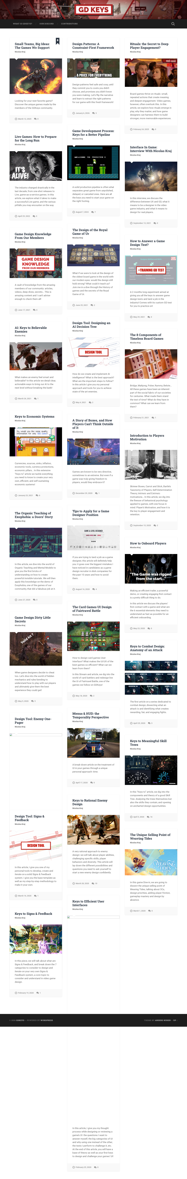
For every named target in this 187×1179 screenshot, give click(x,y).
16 (151, 817)
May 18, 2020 (81, 696)
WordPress (47, 1020)
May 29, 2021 (139, 317)
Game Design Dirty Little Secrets (33, 619)
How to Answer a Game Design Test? (147, 243)
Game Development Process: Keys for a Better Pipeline (93, 133)
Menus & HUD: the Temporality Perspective (90, 715)
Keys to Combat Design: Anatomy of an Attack (147, 648)
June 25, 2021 (82, 305)
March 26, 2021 (24, 398)
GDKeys (20, 1020)
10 (96, 883)
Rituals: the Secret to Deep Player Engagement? (149, 46)
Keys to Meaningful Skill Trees (148, 743)
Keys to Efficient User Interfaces (88, 903)
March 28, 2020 (82, 883)
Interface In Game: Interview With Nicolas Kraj (151, 149)
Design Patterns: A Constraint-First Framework (93, 46)
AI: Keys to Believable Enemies (31, 329)
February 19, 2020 (26, 993)
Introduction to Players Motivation (147, 437)
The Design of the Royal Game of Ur (89, 232)
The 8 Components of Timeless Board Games (146, 336)
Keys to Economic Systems (34, 416)
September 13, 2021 (142, 223)
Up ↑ (175, 1020)
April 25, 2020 (139, 723)
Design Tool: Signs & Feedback (29, 818)
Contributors (69, 23)
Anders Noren (163, 1020)
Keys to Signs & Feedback (33, 914)
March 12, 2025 (24, 119)
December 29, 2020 (84, 493)
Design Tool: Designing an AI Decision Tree (91, 325)
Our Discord (47, 23)
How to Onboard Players (148, 543)
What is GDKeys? (22, 23)
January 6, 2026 (83, 113)
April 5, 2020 (138, 817)
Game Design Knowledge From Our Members (33, 236)
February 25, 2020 (83, 1167)
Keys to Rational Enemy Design (89, 802)
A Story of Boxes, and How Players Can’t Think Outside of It (92, 424)
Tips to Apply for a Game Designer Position (90, 513)
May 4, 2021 (81, 402)
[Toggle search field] (173, 23)
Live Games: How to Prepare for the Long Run (36, 138)
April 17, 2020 (82, 783)
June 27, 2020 (24, 600)
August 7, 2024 (82, 212)
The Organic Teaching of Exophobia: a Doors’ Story (34, 515)
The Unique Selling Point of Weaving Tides (150, 836)
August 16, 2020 (83, 589)
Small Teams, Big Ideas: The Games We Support (32, 46)
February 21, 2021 (141, 418)
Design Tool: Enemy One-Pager (33, 721)
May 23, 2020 (139, 628)
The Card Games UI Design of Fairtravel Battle (92, 609)
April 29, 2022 (24, 216)
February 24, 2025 (141, 129)
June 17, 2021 (24, 310)
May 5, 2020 (23, 701)
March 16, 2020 (24, 896)
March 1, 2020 (139, 911)
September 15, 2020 (142, 525)
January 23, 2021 (25, 495)
